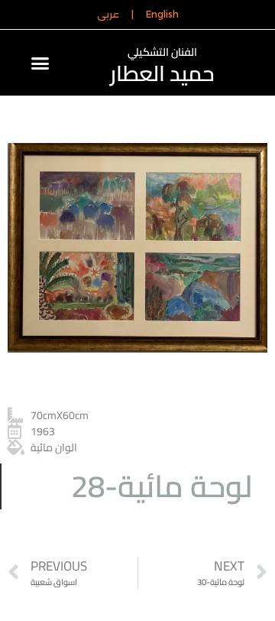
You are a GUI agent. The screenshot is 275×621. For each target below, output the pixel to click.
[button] (39, 62)
